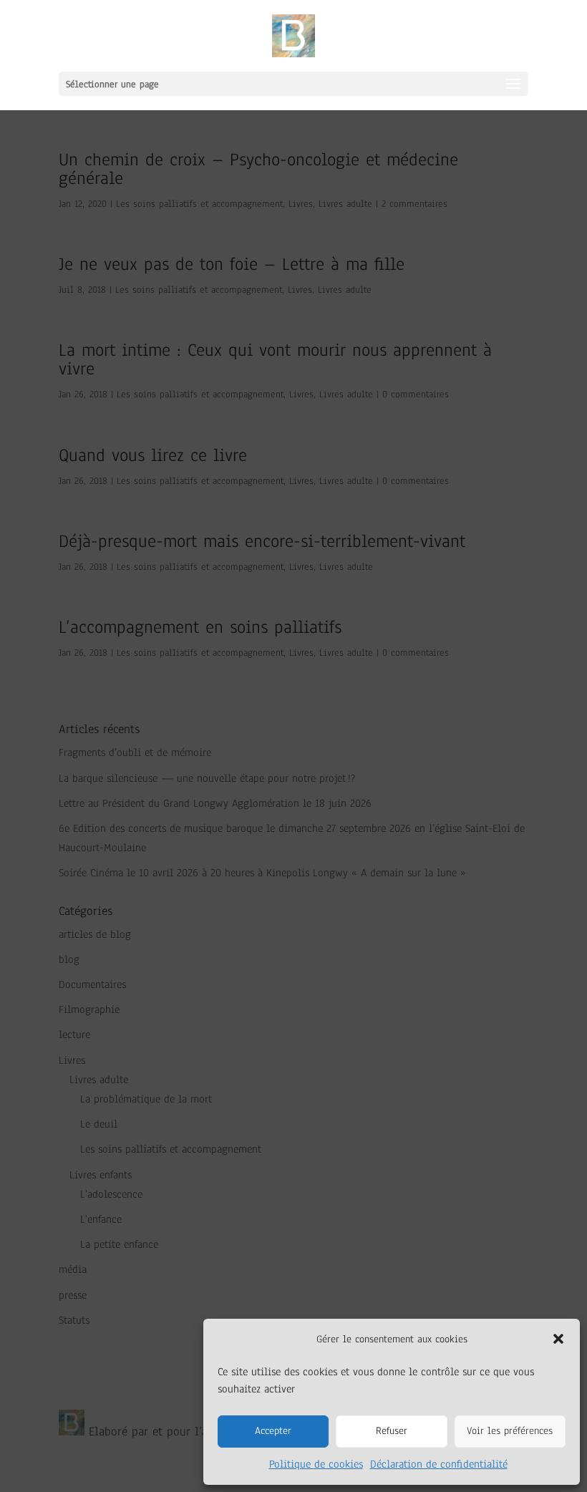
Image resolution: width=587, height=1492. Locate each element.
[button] (558, 1339)
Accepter (273, 1431)
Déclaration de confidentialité (439, 1464)
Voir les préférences (510, 1431)
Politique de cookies (316, 1464)
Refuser (391, 1431)
